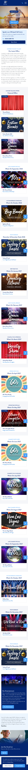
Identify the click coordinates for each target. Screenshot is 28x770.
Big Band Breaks (6, 224)
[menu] (26, 3)
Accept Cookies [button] (19, 766)
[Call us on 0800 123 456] (22, 3)
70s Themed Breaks (7, 497)
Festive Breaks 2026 (7, 134)
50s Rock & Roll (6, 633)
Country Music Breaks (8, 292)
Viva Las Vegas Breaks (8, 531)
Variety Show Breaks (7, 360)
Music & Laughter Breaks (8, 428)
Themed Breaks (6, 112)
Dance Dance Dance (7, 156)
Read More (3, 726)
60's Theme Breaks (7, 394)
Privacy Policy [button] (10, 762)
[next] (25, 182)
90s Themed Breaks (7, 190)
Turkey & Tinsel (6, 258)
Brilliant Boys (6, 599)
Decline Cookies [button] (8, 766)
